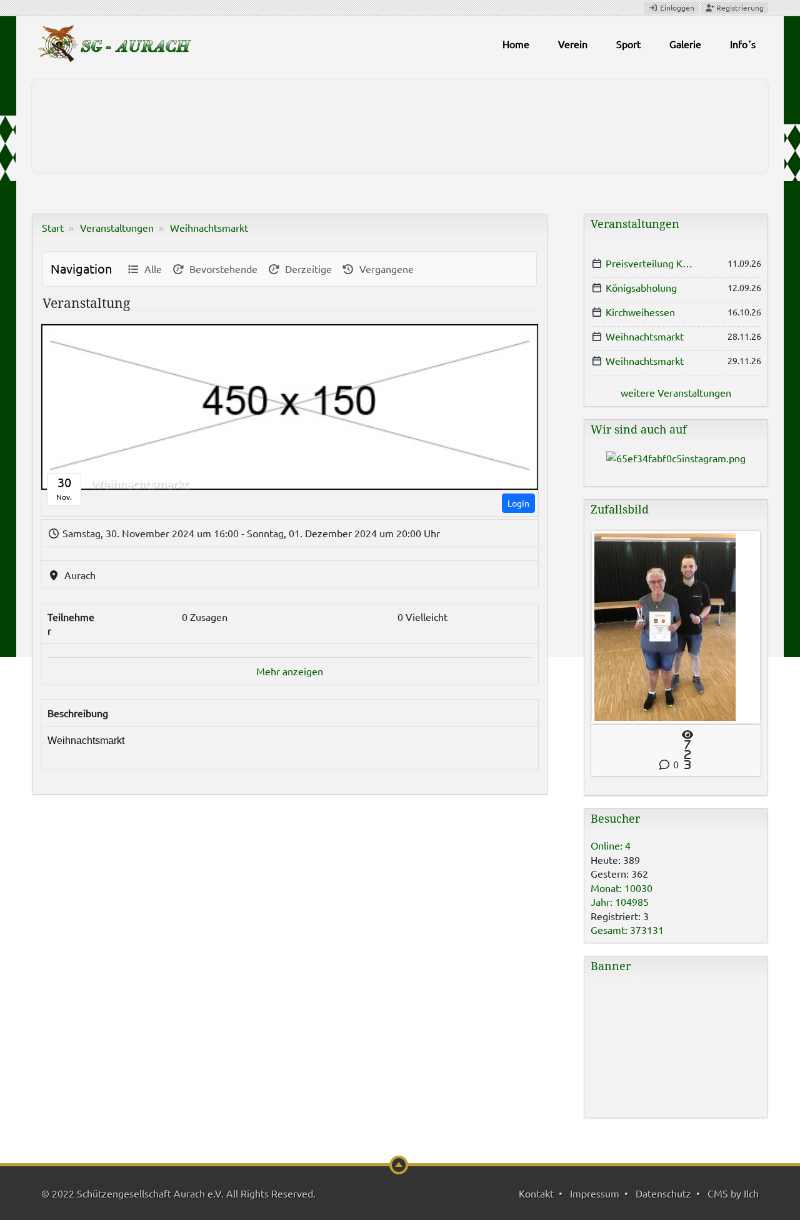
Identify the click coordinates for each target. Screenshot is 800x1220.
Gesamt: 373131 (627, 929)
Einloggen (676, 7)
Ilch (751, 1193)
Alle (150, 268)
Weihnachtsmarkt (209, 227)
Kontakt (536, 1193)
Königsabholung (641, 287)
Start (53, 227)
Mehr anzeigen (289, 671)
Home (515, 43)
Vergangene (384, 268)
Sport (628, 43)
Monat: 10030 (621, 887)
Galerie (685, 43)
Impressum (594, 1193)
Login (518, 502)
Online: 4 (611, 845)
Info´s (743, 43)
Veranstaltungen (117, 227)
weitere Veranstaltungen (676, 392)
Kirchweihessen (640, 311)
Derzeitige (306, 268)
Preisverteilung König (654, 263)
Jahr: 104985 (620, 901)
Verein (573, 43)
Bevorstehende (221, 268)
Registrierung (739, 7)
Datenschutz (663, 1193)
